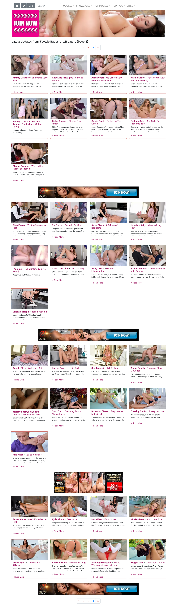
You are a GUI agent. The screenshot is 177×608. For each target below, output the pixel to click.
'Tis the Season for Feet (30, 226)
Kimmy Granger (21, 77)
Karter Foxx (58, 368)
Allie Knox (18, 454)
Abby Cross (97, 268)
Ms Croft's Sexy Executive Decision (107, 79)
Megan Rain (137, 562)
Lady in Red (73, 368)
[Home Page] (17, 5)
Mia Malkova (137, 519)
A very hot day (156, 411)
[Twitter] (24, 5)
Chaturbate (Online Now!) (27, 125)
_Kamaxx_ (18, 268)
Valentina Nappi (21, 311)
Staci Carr (57, 411)
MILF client (113, 368)
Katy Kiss (57, 77)
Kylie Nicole (58, 519)
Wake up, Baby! (36, 368)
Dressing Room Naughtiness (66, 412)
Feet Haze (72, 519)
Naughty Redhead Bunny (67, 79)
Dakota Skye (19, 368)
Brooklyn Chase (100, 411)
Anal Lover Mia (154, 519)
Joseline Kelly (138, 225)
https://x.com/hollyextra (26, 411)
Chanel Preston (21, 166)
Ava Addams (19, 519)
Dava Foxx (96, 519)
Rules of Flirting (77, 562)
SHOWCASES (83, 5)
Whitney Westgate (101, 562)
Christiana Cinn (60, 268)
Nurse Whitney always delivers (105, 564)
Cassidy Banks (139, 411)
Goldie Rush (97, 121)
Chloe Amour (59, 121)
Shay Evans (19, 225)
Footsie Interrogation (102, 269)
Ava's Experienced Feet (30, 520)
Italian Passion (39, 311)
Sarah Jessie (98, 368)
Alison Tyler (19, 562)
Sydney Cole (137, 121)
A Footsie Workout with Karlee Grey (148, 79)
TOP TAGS (117, 5)
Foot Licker (110, 519)
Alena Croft (97, 77)
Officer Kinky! (78, 268)
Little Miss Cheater (155, 562)
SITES (130, 5)
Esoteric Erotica (72, 225)
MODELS (67, 5)
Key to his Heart (33, 454)
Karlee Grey (137, 77)
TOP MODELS (101, 5)
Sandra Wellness (140, 268)
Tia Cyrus (57, 225)
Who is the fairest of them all (28, 167)
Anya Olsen (97, 225)
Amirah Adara (59, 562)
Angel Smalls (138, 368)
